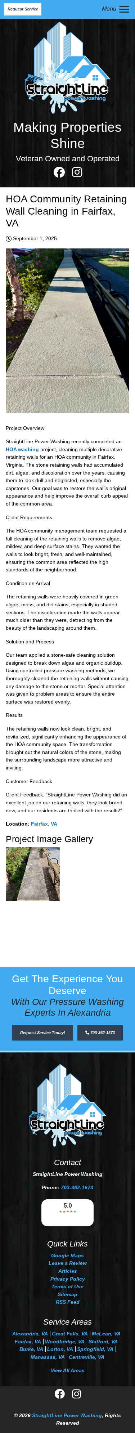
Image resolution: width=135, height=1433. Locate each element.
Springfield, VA (95, 1349)
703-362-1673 (102, 1032)
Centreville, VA (86, 1357)
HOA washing (22, 449)
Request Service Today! (42, 1032)
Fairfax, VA (44, 824)
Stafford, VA (103, 1341)
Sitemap (67, 1294)
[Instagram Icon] (77, 174)
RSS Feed (68, 1302)
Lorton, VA (60, 1349)
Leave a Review (68, 1263)
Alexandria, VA (30, 1334)
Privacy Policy (67, 1279)
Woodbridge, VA (65, 1341)
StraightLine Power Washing (67, 1415)
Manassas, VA (48, 1357)
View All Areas (68, 1370)
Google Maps (67, 1255)
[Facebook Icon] (59, 174)
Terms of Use (67, 1286)
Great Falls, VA (70, 1334)
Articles (67, 1271)
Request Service (23, 9)
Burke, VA (31, 1349)
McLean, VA (106, 1334)
